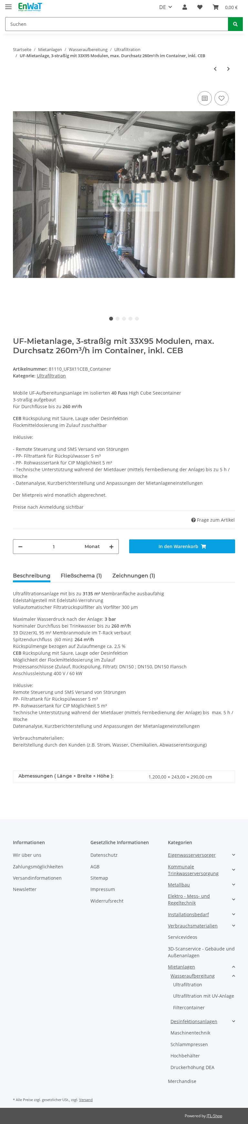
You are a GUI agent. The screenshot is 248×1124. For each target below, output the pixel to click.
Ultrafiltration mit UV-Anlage (203, 996)
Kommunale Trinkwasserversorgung (193, 870)
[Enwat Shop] (30, 7)
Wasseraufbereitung (192, 976)
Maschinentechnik (190, 1033)
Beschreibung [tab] (31, 576)
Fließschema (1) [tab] (81, 576)
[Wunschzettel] (200, 7)
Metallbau (179, 885)
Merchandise (182, 1081)
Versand (86, 1099)
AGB (94, 867)
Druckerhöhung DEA (192, 1067)
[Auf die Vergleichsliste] (205, 98)
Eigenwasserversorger (192, 855)
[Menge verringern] (20, 547)
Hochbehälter (185, 1056)
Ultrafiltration (51, 376)
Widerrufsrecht (106, 901)
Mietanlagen (181, 967)
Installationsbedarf (188, 914)
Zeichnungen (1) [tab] (133, 576)
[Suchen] (235, 24)
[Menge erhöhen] (111, 547)
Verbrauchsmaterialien (193, 926)
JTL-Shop (214, 1116)
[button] (184, 7)
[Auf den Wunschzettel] (221, 98)
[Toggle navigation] (8, 4)
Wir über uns (27, 855)
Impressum (102, 889)
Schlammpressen (189, 1044)
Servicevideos (182, 937)
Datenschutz (104, 855)
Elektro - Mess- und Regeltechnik (189, 899)
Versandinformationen (37, 878)
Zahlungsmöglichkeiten (38, 867)
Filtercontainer (189, 1007)
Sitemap (99, 878)
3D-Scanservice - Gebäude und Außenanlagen (201, 952)
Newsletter (24, 889)
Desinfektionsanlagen (193, 1021)
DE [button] (162, 7)
